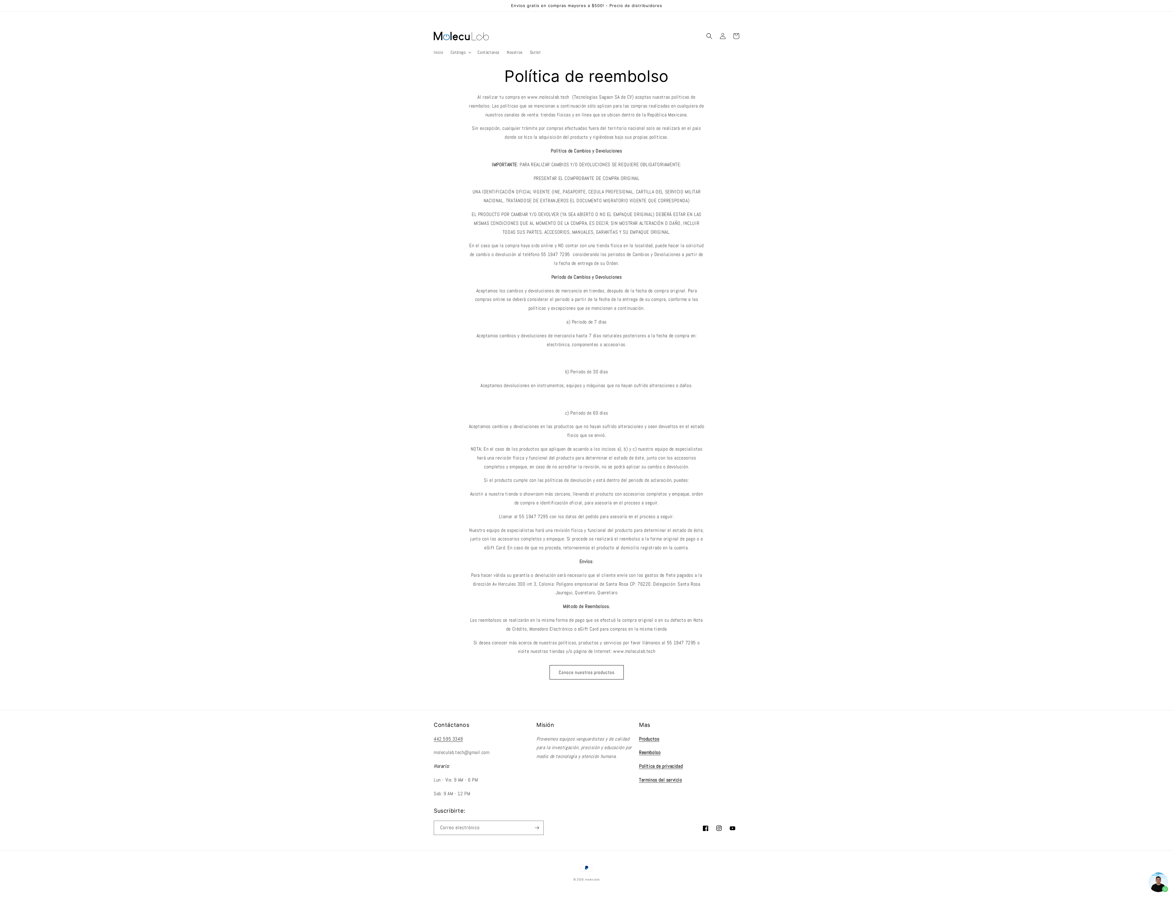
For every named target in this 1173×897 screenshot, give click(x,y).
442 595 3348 (448, 739)
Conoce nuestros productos (587, 672)
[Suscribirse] (536, 828)
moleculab (592, 879)
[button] (460, 52)
